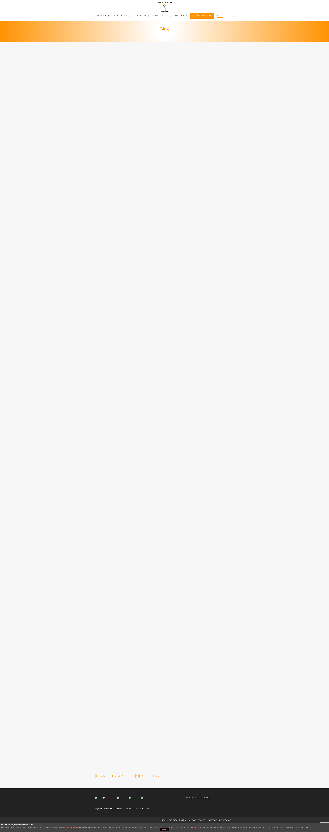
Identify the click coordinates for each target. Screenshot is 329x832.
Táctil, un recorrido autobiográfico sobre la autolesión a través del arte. (135, 749)
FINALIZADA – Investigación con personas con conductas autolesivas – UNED (138, 575)
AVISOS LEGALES (197, 820)
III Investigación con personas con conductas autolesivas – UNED (132, 201)
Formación (140, 16)
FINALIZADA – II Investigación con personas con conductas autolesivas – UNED (139, 371)
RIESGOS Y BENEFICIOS (220, 820)
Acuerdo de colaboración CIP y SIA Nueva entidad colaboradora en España (137, 645)
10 (133, 776)
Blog (220, 16)
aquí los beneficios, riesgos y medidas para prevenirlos (179, 828)
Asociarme (181, 16)
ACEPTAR (164, 830)
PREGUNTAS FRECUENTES (173, 820)
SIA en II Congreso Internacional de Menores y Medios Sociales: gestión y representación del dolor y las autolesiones (159, 679)
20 (137, 776)
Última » (155, 776)
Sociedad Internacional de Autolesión (117, 205)
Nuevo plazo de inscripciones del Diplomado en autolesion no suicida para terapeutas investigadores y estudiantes (158, 714)
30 (142, 776)
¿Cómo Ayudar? (202, 16)
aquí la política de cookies (69, 828)
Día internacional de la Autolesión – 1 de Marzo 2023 (125, 610)
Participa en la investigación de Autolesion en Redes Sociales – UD (132, 405)
